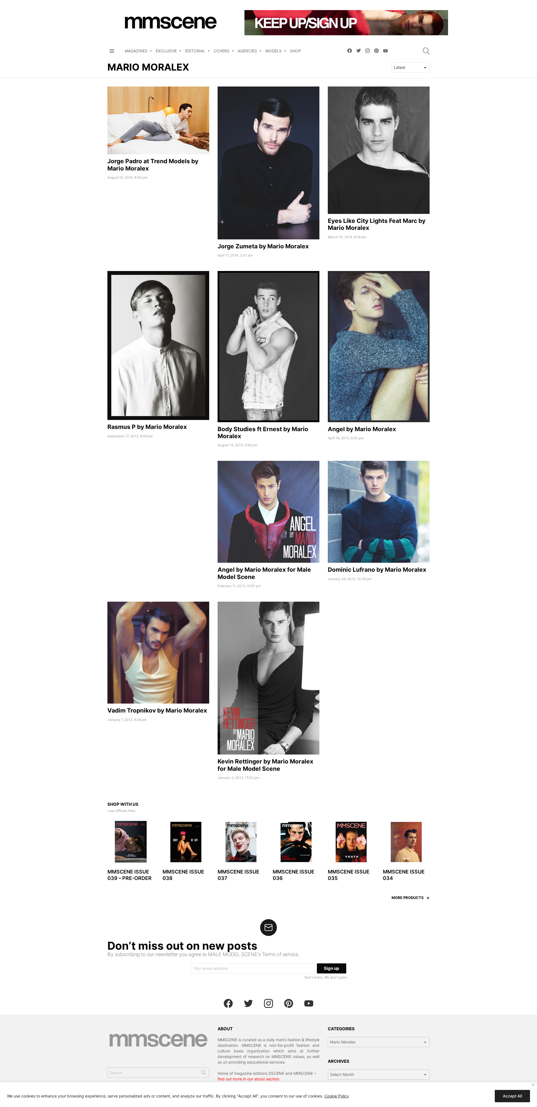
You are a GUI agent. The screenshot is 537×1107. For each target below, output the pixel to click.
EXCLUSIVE (166, 50)
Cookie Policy (336, 1096)
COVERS (221, 50)
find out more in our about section (248, 1078)
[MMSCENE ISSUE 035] (351, 842)
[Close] (533, 1084)
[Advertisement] (158, 500)
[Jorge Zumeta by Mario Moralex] (268, 163)
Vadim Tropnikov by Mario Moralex (157, 710)
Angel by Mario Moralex (362, 429)
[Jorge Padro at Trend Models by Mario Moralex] (158, 121)
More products (408, 897)
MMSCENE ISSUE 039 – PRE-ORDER (129, 875)
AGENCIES (247, 50)
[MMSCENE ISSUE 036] (296, 842)
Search (203, 1074)
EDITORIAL (195, 50)
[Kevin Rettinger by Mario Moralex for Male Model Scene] (268, 678)
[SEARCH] (426, 51)
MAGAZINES (136, 50)
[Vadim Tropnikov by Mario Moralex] (158, 653)
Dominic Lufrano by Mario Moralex (377, 569)
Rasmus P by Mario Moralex (147, 426)
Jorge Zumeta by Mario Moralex (263, 246)
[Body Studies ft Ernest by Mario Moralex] (268, 346)
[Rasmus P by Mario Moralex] (158, 345)
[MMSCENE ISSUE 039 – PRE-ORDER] (130, 842)
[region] (268, 1094)
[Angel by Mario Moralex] (379, 346)
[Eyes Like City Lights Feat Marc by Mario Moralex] (379, 150)
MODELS (273, 50)
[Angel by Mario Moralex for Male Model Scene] (268, 512)
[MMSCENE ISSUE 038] (185, 842)
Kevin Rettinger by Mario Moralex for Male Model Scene (265, 765)
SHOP (295, 50)
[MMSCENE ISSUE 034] (406, 842)
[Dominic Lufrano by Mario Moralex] (379, 512)
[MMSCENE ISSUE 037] (241, 842)
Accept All (512, 1096)
